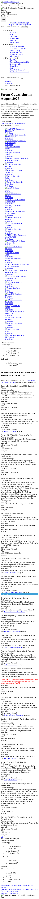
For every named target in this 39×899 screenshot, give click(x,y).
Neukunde (13, 365)
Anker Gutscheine (10, 665)
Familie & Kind (15, 50)
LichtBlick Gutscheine (12, 631)
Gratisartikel (13, 355)
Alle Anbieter (14, 42)
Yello (9, 877)
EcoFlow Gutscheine (11, 758)
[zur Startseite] (10, 2)
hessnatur (13, 32)
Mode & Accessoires (17, 46)
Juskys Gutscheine (10, 780)
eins (9, 875)
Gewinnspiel (13, 353)
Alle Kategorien (15, 56)
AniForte (13, 40)
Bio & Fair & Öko (16, 52)
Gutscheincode (14, 349)
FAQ (11, 68)
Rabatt (12, 351)
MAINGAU (12, 873)
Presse (10, 891)
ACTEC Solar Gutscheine (13, 647)
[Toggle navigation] (3, 19)
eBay (11, 34)
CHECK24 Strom (14, 879)
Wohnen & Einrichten (17, 54)
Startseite (8, 81)
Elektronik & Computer (18, 48)
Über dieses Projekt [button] (12, 58)
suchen (24, 27)
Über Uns (13, 60)
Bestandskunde (15, 363)
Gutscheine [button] (9, 31)
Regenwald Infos (15, 64)
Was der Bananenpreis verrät (19, 72)
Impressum (4, 893)
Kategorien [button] (9, 44)
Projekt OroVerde (7, 889)
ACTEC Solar (14, 38)
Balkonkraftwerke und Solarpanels (13, 123)
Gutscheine (9, 83)
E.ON (10, 882)
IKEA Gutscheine (10, 431)
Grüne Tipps (14, 66)
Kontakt (15, 891)
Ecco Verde (13, 36)
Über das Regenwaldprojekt (19, 62)
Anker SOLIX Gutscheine (13, 592)
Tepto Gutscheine (10, 572)
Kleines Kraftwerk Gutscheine (14, 612)
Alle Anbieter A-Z (7, 885)
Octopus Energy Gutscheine (14, 715)
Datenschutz (14, 893)
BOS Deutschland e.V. (17, 70)
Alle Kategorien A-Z (21, 885)
